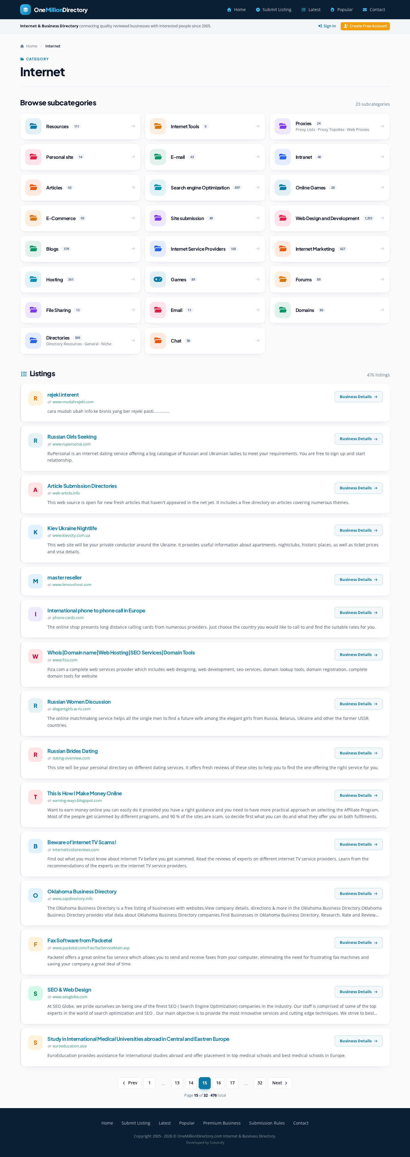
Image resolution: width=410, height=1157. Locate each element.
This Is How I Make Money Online (84, 793)
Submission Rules (267, 1123)
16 (218, 1083)
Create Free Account (368, 26)
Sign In (330, 26)
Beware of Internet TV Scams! (81, 842)
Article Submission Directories (82, 485)
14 (190, 1083)
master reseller (64, 577)
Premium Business (222, 1123)
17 (232, 1083)
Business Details (356, 396)
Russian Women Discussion (79, 701)
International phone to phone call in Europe (96, 610)
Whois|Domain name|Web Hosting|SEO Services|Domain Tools (121, 652)
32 (260, 1083)
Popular (345, 9)
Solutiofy (217, 1142)
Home (240, 9)
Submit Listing (277, 9)
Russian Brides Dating (72, 751)
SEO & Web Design (69, 989)
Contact (377, 9)
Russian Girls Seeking (71, 436)
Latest (315, 9)
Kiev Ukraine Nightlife (72, 528)
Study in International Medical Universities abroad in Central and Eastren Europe (138, 1038)
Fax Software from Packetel (79, 940)
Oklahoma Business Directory (82, 891)
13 (177, 1083)
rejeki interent (63, 394)
